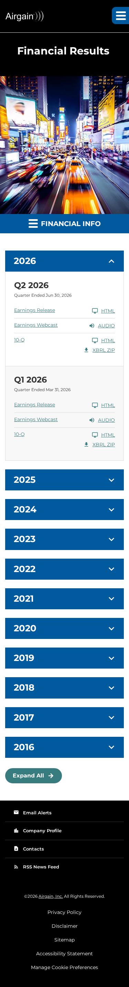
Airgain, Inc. (51, 896)
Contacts (28, 848)
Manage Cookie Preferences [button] (64, 967)
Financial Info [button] (70, 224)
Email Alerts (32, 812)
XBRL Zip (99, 350)
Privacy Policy (64, 912)
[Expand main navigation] (120, 15)
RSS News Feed (36, 866)
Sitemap (64, 939)
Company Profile (37, 830)
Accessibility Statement (64, 953)
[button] (64, 261)
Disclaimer (65, 926)
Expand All (28, 775)
